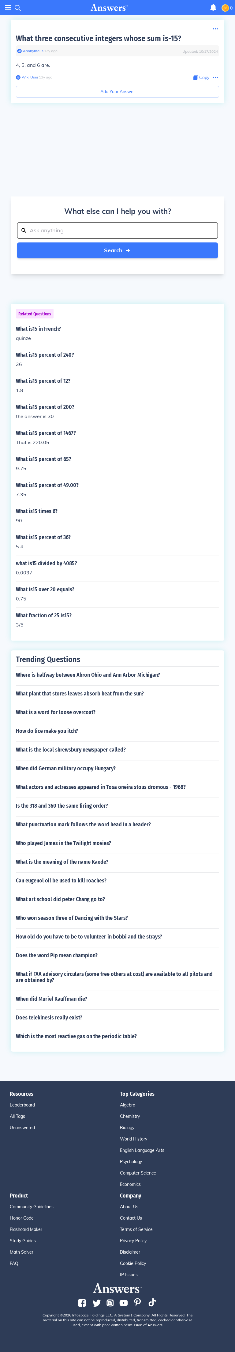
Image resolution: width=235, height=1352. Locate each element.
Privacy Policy (133, 1240)
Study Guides (23, 1240)
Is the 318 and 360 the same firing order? (62, 805)
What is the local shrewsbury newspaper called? (71, 749)
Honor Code (22, 1218)
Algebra (127, 1105)
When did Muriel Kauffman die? (51, 999)
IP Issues (129, 1275)
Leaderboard (22, 1105)
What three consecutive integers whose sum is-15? (98, 38)
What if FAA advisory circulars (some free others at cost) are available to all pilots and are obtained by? (114, 977)
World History (133, 1139)
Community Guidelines (32, 1206)
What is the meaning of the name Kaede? (62, 862)
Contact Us (131, 1218)
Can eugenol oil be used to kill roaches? (61, 880)
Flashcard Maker (26, 1229)
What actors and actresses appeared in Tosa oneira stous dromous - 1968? (101, 787)
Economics (130, 1184)
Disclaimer (130, 1252)
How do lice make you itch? (47, 731)
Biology (127, 1127)
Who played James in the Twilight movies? (63, 843)
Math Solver (21, 1252)
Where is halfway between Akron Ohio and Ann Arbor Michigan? (88, 675)
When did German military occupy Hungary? (66, 768)
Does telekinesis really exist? (49, 1017)
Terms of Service (136, 1229)
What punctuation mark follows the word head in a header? (83, 824)
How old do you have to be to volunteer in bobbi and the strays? (89, 936)
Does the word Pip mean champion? (57, 955)
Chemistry (130, 1116)
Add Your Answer (117, 91)
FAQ (14, 1263)
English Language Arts (142, 1150)
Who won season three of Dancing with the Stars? (72, 918)
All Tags (17, 1116)
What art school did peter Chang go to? (60, 899)
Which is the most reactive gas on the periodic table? (76, 1036)
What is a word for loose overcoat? (55, 712)
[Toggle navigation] (8, 7)
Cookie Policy (133, 1263)
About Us (129, 1206)
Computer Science (138, 1173)
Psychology (131, 1161)
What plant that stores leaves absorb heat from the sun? (80, 693)
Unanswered (22, 1127)
